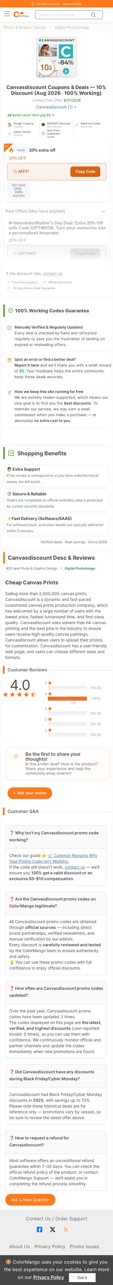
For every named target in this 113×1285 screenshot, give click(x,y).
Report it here (26, 365)
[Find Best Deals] (94, 15)
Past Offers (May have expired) (35, 211)
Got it (82, 1277)
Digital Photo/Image (72, 27)
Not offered (54, 126)
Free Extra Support (24, 282)
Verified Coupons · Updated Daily (59, 4)
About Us (19, 1246)
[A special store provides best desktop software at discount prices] (21, 14)
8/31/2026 (72, 100)
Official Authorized (60, 282)
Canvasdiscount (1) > (56, 106)
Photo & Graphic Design (24, 27)
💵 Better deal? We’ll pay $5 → (31, 115)
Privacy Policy (48, 1277)
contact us (52, 273)
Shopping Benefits (42, 453)
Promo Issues (84, 1246)
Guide (50, 136)
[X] (53, 1230)
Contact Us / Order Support (56, 1218)
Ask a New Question (30, 1199)
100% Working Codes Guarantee (52, 310)
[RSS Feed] (66, 1230)
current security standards (33, 506)
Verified (18, 126)
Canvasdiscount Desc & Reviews (51, 557)
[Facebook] (40, 1230)
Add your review (29, 793)
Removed (86, 126)
